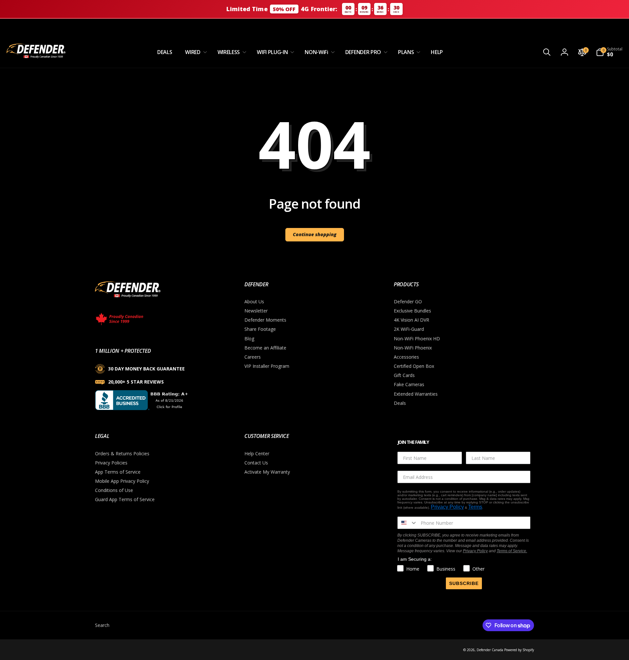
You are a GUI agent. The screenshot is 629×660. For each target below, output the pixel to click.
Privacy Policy (447, 507)
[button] (194, 52)
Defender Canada (490, 650)
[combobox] (407, 523)
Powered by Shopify (519, 650)
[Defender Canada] (128, 298)
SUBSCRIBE (464, 583)
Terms (475, 507)
